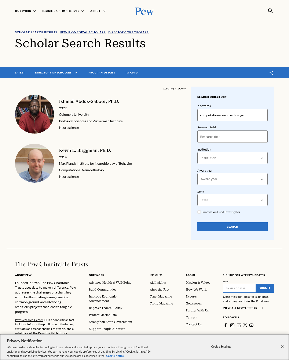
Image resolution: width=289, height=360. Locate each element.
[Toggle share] (271, 73)
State (200, 191)
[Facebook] (225, 325)
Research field (206, 127)
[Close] (282, 346)
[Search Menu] (270, 11)
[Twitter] (245, 325)
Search (232, 226)
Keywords (204, 105)
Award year (205, 170)
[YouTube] (251, 325)
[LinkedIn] (239, 325)
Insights (156, 275)
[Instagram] (232, 325)
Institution (204, 149)
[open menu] (75, 72)
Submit (264, 288)
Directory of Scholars (128, 32)
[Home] (51, 264)
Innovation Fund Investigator (221, 212)
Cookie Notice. (115, 355)
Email (226, 281)
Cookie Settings (221, 346)
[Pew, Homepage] (144, 11)
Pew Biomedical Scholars (83, 32)
